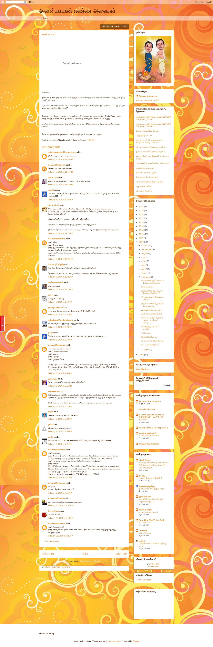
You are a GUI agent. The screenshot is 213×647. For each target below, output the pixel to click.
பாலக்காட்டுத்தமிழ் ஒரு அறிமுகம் (150, 182)
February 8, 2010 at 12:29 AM (60, 289)
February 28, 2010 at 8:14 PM (60, 518)
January (145, 350)
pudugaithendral (55, 307)
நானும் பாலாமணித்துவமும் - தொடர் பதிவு (152, 304)
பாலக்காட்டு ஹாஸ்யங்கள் (151, 314)
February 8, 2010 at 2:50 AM (60, 340)
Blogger (136, 641)
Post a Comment (52, 541)
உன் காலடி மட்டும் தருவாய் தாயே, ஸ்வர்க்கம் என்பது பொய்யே (150, 141)
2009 (141, 354)
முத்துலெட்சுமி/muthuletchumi (60, 320)
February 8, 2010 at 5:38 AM (60, 419)
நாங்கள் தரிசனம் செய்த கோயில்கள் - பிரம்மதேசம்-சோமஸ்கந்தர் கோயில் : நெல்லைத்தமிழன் (153, 465)
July (143, 257)
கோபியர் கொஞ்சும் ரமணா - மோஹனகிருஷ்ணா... (152, 281)
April (143, 269)
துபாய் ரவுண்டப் (147, 287)
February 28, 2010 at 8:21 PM (60, 536)
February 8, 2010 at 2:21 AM (60, 314)
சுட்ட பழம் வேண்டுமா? (150, 345)
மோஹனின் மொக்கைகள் (151, 310)
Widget (148, 580)
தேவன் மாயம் (53, 177)
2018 (141, 214)
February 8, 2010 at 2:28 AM (60, 327)
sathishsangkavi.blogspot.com (62, 152)
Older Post (121, 554)
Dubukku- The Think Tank (151, 520)
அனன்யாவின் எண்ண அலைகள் (77, 11)
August (144, 253)
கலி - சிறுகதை (145, 533)
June (143, 261)
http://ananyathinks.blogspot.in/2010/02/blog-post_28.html (153, 125)
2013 (141, 234)
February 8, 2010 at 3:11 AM (60, 386)
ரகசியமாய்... (50, 34)
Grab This (141, 580)
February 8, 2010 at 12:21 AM (60, 259)
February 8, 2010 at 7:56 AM (60, 493)
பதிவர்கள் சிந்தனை (144, 191)
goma (50, 424)
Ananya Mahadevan (56, 165)
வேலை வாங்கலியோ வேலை (147, 131)
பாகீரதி (142, 541)
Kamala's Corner (147, 409)
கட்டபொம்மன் (53, 205)
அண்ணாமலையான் (55, 282)
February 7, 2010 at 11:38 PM (60, 159)
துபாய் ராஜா (52, 379)
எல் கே (50, 437)
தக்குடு (51, 190)
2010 (141, 242)
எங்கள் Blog (144, 460)
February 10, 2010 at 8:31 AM (60, 505)
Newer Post (48, 554)
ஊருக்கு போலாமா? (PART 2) (150, 478)
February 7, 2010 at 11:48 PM (60, 184)
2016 (141, 222)
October (145, 245)
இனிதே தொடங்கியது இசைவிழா (152, 489)
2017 (141, 218)
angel (50, 295)
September (146, 249)
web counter (153, 566)
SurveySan (53, 511)
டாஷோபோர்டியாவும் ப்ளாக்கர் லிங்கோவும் (152, 163)
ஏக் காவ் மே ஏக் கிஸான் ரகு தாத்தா (151, 147)
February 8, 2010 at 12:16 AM (60, 233)
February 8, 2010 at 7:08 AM (60, 431)
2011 (141, 238)
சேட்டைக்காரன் (145, 509)
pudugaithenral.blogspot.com (153, 428)
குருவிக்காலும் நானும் (145, 168)
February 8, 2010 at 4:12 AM (60, 406)
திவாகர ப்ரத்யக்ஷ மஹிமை (147, 172)
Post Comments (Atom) (90, 561)
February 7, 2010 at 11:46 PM (60, 172)
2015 (141, 226)
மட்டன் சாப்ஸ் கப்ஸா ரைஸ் (149, 436)
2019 (141, 210)
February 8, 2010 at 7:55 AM (60, 478)
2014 (141, 230)
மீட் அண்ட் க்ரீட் (145, 522)
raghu (50, 412)
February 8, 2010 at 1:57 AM (60, 302)
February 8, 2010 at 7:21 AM (60, 444)
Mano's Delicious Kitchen (151, 415)
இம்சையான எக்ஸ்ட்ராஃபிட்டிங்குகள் (150, 152)
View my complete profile (147, 100)
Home (45, 18)
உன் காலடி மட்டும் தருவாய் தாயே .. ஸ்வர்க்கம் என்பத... (152, 320)
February (145, 277)
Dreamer (143, 530)
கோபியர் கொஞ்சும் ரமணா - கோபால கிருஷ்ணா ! (152, 292)
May (143, 265)
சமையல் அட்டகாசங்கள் (149, 444)
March (144, 273)
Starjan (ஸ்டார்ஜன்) (56, 264)
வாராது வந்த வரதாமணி (148, 512)
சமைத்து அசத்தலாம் (147, 433)
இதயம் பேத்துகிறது (147, 486)
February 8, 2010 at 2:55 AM (60, 373)
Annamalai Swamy (56, 498)
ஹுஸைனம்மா (145, 496)
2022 (141, 206)
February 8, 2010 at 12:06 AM (60, 200)
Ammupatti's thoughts (150, 401)
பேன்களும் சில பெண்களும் (147, 177)
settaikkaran (53, 391)
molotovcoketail (114, 641)
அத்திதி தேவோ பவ (144, 135)
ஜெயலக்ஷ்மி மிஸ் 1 (143, 186)
